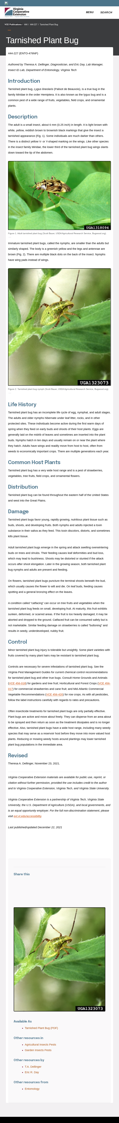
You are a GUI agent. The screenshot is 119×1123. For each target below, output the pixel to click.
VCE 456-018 (17, 683)
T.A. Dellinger (33, 1066)
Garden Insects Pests (38, 1050)
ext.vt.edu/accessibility (27, 816)
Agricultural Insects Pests (40, 1044)
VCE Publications (14, 24)
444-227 (34, 24)
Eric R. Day (32, 1072)
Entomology (32, 1088)
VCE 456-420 (54, 694)
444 (26, 24)
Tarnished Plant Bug (49, 24)
